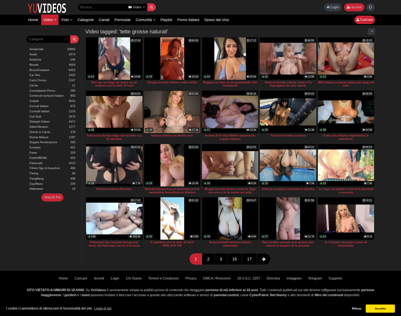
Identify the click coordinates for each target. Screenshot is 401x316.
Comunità (144, 20)
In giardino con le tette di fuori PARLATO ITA (172, 243)
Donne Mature (52, 137)
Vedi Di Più (52, 197)
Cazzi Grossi (52, 80)
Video (48, 20)
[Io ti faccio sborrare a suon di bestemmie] (346, 218)
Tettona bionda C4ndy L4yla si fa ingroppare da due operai (288, 84)
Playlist (166, 20)
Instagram (294, 278)
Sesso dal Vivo (216, 20)
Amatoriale (52, 49)
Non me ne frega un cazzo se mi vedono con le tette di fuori (114, 84)
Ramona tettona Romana (114, 189)
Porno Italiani (188, 20)
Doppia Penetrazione (52, 142)
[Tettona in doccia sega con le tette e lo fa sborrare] (114, 112)
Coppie (52, 100)
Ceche (52, 85)
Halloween (52, 188)
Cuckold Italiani (52, 111)
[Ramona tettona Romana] (114, 165)
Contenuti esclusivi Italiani (52, 95)
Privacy (191, 278)
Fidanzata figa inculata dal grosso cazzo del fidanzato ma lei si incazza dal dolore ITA (114, 245)
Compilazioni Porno (52, 90)
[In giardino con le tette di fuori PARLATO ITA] (172, 218)
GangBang (52, 178)
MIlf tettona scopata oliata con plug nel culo (346, 84)
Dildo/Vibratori (52, 126)
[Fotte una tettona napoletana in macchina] (346, 112)
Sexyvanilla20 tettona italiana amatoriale (230, 243)
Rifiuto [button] (357, 308)
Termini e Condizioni (163, 278)
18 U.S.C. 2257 (248, 278)
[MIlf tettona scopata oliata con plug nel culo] (346, 58)
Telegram (315, 278)
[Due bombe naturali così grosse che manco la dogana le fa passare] (288, 218)
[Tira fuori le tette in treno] (288, 112)
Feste (52, 152)
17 (249, 259)
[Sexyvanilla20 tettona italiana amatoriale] (230, 218)
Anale (52, 54)
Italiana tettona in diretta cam (172, 135)
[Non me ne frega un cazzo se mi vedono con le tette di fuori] (114, 58)
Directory (273, 278)
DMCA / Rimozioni (217, 278)
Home (33, 20)
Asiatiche (52, 59)
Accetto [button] (380, 308)
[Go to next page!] (264, 259)
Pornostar (122, 20)
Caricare (366, 19)
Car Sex (52, 75)
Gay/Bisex (52, 183)
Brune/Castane (52, 70)
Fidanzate (52, 163)
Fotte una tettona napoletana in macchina (346, 137)
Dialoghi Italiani (52, 121)
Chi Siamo (134, 278)
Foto (65, 20)
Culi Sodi (52, 116)
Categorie (85, 20)
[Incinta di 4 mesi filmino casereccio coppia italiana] (230, 112)
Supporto (335, 278)
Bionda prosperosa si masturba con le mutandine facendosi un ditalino (172, 190)
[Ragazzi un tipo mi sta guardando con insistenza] (230, 58)
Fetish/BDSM (52, 157)
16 (234, 259)
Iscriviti (356, 7)
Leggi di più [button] (103, 308)
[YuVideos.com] (47, 8)
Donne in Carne (52, 132)
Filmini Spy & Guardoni (52, 168)
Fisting (52, 173)
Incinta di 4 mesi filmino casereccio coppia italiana (230, 137)
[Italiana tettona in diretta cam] (172, 112)
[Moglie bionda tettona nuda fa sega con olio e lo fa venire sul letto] (230, 165)
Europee (52, 147)
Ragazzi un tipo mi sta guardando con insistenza (230, 84)
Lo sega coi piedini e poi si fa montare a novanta (346, 190)
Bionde (52, 64)
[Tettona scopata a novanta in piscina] (288, 165)
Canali (104, 20)
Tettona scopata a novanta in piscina (288, 189)
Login (334, 7)
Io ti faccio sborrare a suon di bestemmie (346, 243)
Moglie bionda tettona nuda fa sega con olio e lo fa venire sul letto (230, 190)
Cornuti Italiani (52, 106)
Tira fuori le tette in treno (288, 135)
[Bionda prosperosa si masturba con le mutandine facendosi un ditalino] (172, 165)
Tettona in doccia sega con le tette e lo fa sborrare (114, 137)
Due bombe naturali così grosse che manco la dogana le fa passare (288, 243)
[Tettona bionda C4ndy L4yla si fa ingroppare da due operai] (288, 58)
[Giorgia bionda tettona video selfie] (172, 58)
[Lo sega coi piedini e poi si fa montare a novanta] (346, 165)
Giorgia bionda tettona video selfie (172, 82)
